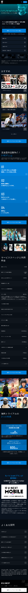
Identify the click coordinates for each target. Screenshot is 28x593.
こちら (23, 33)
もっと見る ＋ (14, 134)
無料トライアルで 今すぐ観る (14, 30)
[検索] (22, 2)
